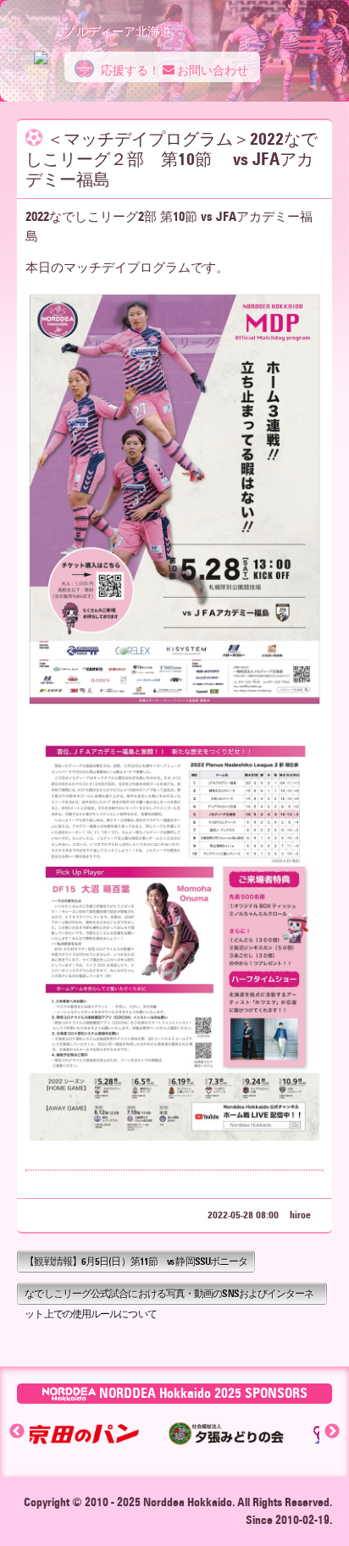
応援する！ (129, 70)
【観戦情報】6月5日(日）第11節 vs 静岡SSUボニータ (136, 1261)
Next (332, 1431)
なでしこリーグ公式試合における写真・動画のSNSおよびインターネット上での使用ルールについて (169, 1296)
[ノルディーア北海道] (40, 49)
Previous (16, 1431)
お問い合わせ (211, 70)
